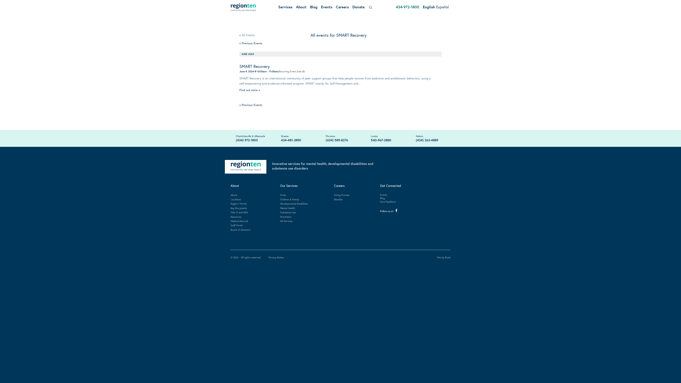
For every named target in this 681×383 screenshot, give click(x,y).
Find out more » (249, 90)
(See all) (301, 71)
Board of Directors (240, 229)
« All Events (247, 35)
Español (442, 6)
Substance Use (288, 212)
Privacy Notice (276, 257)
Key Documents (239, 208)
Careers (342, 6)
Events (326, 6)
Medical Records (239, 221)
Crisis (283, 195)
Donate (358, 6)
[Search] (369, 7)
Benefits (338, 199)
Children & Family (289, 199)
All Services (286, 221)
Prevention (285, 216)
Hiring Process (341, 195)
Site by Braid (443, 257)
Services (285, 6)
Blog (313, 6)
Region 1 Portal (239, 203)
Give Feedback (388, 201)
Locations (236, 199)
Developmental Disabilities (294, 203)
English (429, 6)
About (301, 6)
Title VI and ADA (239, 212)
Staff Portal (237, 225)
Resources (236, 216)
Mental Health (287, 208)
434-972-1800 (407, 6)
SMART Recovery (254, 66)
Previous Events (250, 43)
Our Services (289, 186)
